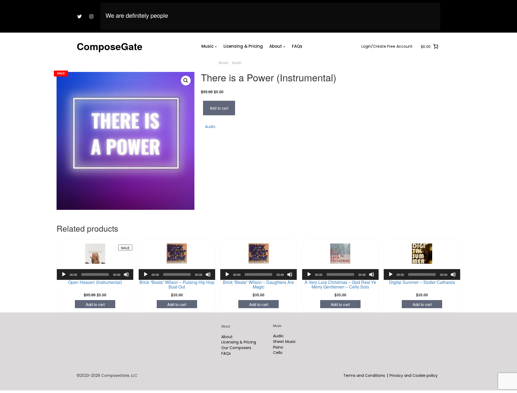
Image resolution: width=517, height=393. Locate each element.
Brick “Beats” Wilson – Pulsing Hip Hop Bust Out (176, 279)
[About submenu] (272, 6)
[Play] (64, 274)
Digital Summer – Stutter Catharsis (422, 277)
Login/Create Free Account (437, 5)
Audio (237, 62)
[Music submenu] (188, 6)
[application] (95, 274)
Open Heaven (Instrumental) (95, 277)
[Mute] (126, 274)
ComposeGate (109, 46)
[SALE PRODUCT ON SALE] (95, 254)
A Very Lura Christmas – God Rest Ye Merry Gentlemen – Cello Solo (340, 279)
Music (176, 5)
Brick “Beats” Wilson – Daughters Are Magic (258, 279)
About (260, 5)
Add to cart (219, 108)
